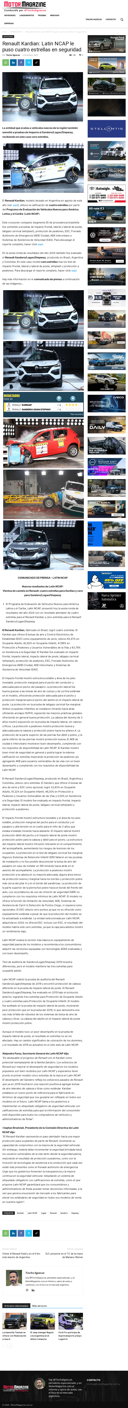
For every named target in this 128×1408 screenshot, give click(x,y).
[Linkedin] (13, 62)
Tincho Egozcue (13, 55)
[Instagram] (28, 1290)
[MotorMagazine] (25, 7)
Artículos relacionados (16, 1306)
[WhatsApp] (5, 62)
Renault (53, 1213)
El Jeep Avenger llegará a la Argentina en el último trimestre (41, 1335)
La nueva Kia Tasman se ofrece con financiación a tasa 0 (14, 1335)
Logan (43, 1213)
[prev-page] (4, 1346)
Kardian (20, 1213)
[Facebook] (21, 62)
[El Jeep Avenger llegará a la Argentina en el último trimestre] (42, 1321)
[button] (122, 19)
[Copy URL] (36, 62)
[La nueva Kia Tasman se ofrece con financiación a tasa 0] (14, 1321)
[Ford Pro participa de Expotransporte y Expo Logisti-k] (70, 1321)
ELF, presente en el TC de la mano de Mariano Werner (64, 1255)
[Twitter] (28, 62)
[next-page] (10, 1346)
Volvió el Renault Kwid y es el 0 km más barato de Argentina (21, 1255)
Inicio (4, 31)
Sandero (64, 1213)
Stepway (75, 1213)
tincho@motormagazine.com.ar (103, 1384)
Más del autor (39, 1306)
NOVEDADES (16, 31)
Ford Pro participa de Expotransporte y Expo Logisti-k (70, 1335)
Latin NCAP (32, 1213)
